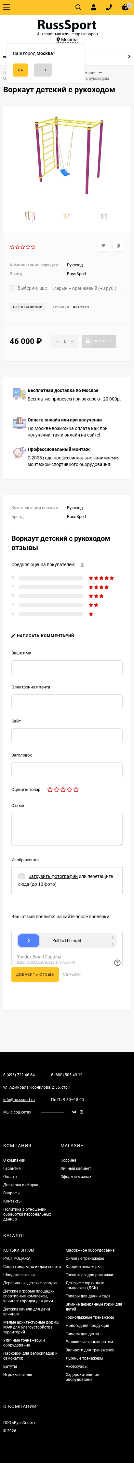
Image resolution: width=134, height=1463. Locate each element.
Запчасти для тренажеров (90, 1350)
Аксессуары (76, 1366)
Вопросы (11, 1193)
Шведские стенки (19, 1275)
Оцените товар (25, 789)
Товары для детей (82, 1333)
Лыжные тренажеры (84, 1358)
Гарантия (12, 1168)
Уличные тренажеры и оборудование (24, 1342)
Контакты (12, 1201)
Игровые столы (17, 1374)
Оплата (10, 1176)
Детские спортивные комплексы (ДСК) (85, 1285)
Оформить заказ (75, 1176)
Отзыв (17, 805)
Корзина (68, 1160)
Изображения (25, 859)
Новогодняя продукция (87, 1325)
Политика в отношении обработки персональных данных (27, 1214)
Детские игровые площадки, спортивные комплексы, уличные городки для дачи (29, 1296)
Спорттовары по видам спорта (32, 1266)
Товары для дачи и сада (88, 1296)
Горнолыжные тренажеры (90, 1317)
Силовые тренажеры (85, 1258)
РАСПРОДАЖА (17, 1258)
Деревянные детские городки (30, 1283)
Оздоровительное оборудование (82, 1377)
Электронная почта (30, 687)
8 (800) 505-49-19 (67, 1075)
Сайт (16, 721)
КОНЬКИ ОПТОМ (18, 1250)
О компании (14, 1160)
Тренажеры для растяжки (89, 1275)
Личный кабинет (75, 1168)
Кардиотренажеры (83, 1266)
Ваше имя (21, 653)
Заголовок (21, 755)
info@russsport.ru (19, 1099)
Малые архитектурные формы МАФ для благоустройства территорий (31, 1327)
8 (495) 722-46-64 (19, 1075)
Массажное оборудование (90, 1250)
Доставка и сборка (20, 1185)
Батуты (10, 1366)
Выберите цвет (33, 288)
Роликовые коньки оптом (89, 1342)
